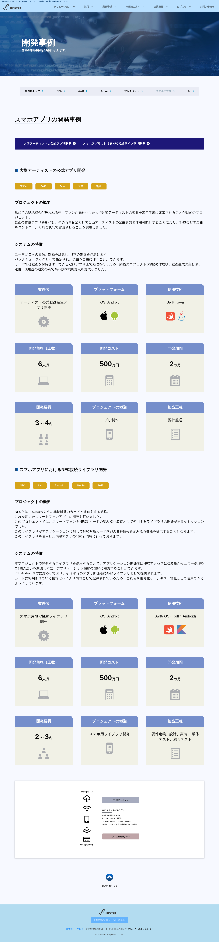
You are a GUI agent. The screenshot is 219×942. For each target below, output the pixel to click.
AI (189, 91)
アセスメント (132, 91)
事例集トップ (33, 91)
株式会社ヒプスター (75, 929)
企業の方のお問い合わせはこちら (109, 920)
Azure (104, 91)
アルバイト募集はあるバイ (140, 929)
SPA (59, 91)
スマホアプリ (164, 91)
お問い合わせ (207, 6)
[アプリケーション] (109, 819)
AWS (81, 91)
